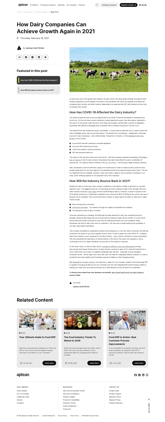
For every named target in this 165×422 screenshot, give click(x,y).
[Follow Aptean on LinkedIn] (143, 375)
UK (109, 163)
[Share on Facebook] (26, 57)
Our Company (71, 5)
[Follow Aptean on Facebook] (135, 375)
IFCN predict (92, 192)
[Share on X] (32, 57)
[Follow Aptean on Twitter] (139, 375)
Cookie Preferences (48, 415)
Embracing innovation (80, 207)
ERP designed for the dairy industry (82, 262)
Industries (61, 5)
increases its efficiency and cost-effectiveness (118, 246)
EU (115, 163)
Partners (82, 5)
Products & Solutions (48, 5)
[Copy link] (19, 57)
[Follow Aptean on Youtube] (147, 375)
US (106, 163)
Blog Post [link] (54, 12)
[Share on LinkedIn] (39, 57)
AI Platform (34, 5)
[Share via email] (45, 57)
